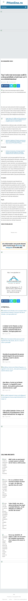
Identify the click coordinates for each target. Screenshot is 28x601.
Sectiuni (4, 7)
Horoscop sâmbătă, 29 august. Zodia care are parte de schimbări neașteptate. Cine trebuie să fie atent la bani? (17, 538)
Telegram (9, 247)
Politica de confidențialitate (20, 599)
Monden (4, 82)
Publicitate (4, 599)
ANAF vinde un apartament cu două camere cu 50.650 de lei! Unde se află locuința (17, 461)
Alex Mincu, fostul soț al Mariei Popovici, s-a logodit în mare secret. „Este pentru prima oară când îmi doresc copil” (13, 385)
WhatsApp (18, 246)
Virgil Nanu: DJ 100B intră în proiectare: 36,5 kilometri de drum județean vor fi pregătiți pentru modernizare (16, 120)
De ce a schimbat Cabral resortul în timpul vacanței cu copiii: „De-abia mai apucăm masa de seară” (17, 482)
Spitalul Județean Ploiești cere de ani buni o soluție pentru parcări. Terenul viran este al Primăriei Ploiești (16, 142)
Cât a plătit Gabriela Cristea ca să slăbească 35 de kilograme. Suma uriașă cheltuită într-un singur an (13, 412)
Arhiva (10, 599)
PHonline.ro (9, 596)
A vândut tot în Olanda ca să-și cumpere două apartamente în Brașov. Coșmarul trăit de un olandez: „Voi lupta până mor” (12, 328)
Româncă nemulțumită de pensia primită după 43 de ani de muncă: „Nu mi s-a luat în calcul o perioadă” (13, 356)
